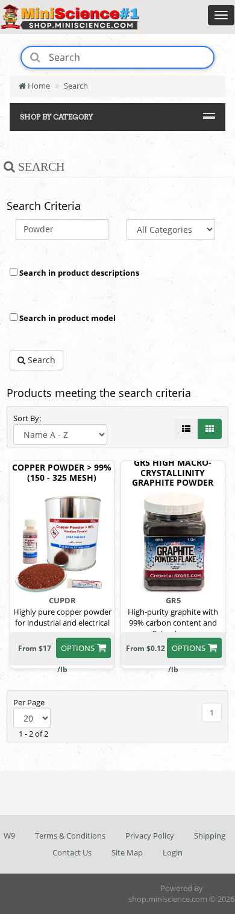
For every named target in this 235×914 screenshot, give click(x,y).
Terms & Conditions (70, 835)
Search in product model (66, 318)
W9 (9, 835)
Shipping (209, 835)
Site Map (127, 852)
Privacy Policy (149, 835)
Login (173, 852)
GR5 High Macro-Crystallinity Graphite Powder (172, 473)
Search (76, 85)
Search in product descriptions (78, 272)
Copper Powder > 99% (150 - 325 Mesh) (61, 473)
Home (38, 85)
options (78, 648)
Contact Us (72, 852)
